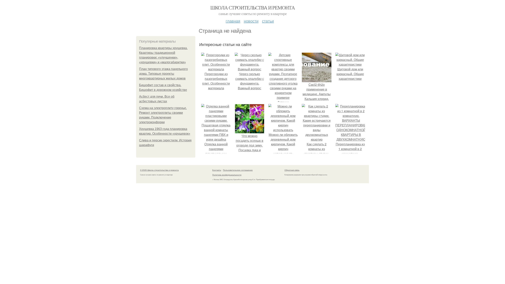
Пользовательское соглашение (238, 170)
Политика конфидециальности (226, 174)
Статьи (268, 21)
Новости (251, 21)
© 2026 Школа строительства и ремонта (159, 170)
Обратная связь (291, 170)
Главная (233, 21)
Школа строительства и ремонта (252, 7)
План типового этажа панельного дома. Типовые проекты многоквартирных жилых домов (163, 73)
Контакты (216, 170)
